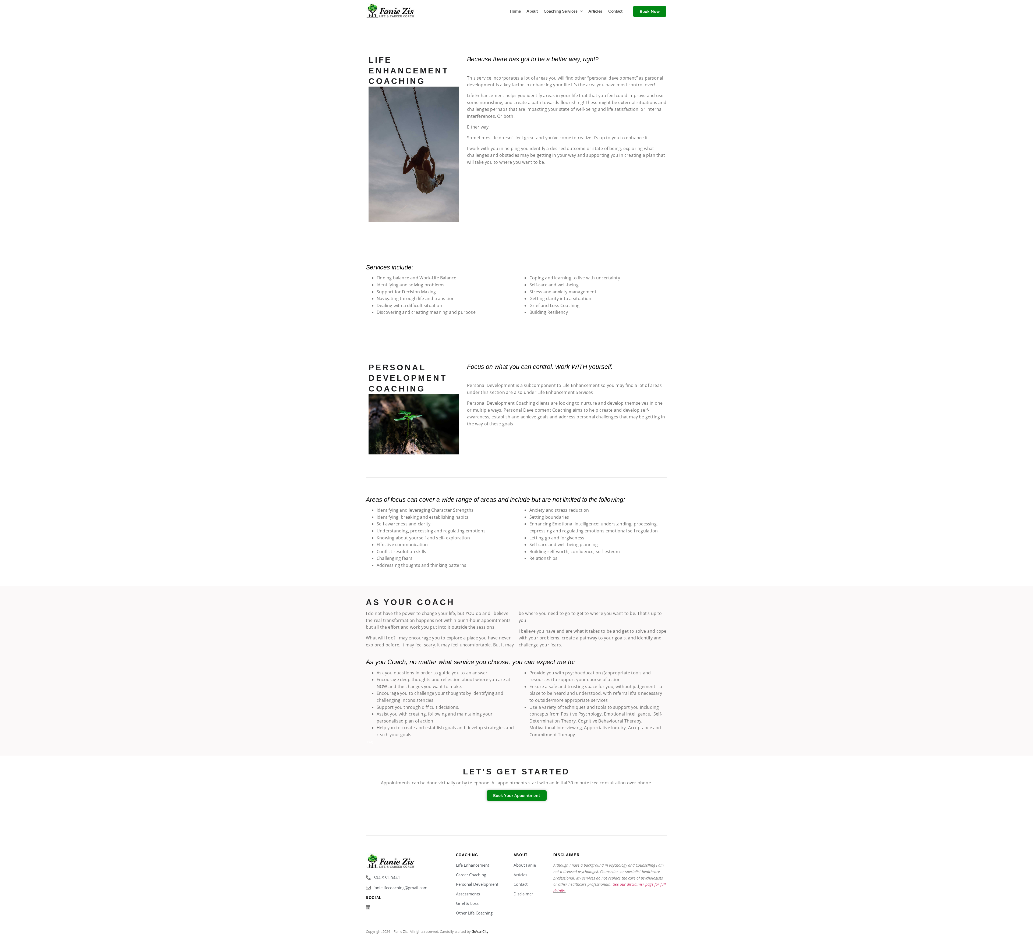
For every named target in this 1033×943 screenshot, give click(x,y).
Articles (595, 11)
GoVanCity (480, 931)
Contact (615, 11)
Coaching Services (561, 11)
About (532, 11)
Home (515, 11)
